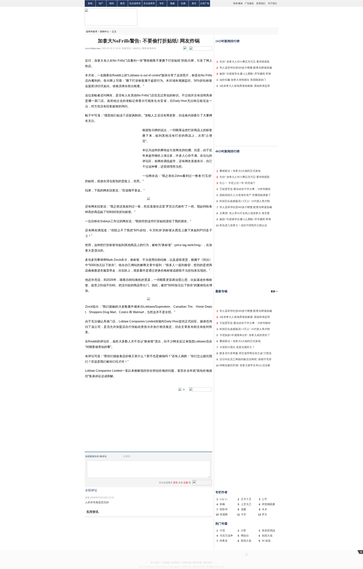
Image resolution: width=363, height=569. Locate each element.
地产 (101, 3)
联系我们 (260, 3)
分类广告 (204, 3)
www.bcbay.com (92, 48)
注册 (185, 482)
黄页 (194, 3)
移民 (111, 3)
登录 (175, 482)
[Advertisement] (246, 50)
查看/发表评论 (149, 48)
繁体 (240, 3)
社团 (183, 3)
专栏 (161, 3)
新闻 (90, 3)
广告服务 (249, 3)
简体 (235, 3)
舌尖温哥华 (149, 3)
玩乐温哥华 (135, 3)
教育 (122, 3)
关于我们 (272, 3)
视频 (172, 3)
